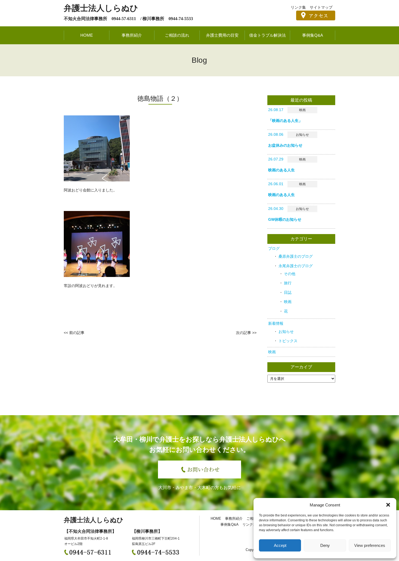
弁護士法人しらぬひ (101, 8)
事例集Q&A (312, 35)
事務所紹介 (132, 35)
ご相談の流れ (177, 35)
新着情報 (275, 323)
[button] (388, 505)
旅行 (288, 283)
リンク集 (298, 7)
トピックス (287, 341)
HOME (86, 35)
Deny (325, 545)
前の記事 (76, 332)
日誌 (288, 292)
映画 (288, 302)
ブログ (274, 248)
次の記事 (243, 332)
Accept (280, 545)
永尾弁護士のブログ (295, 266)
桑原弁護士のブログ (295, 256)
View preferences (369, 545)
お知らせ (286, 331)
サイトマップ (321, 7)
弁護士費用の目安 (222, 35)
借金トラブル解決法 (267, 35)
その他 (289, 274)
